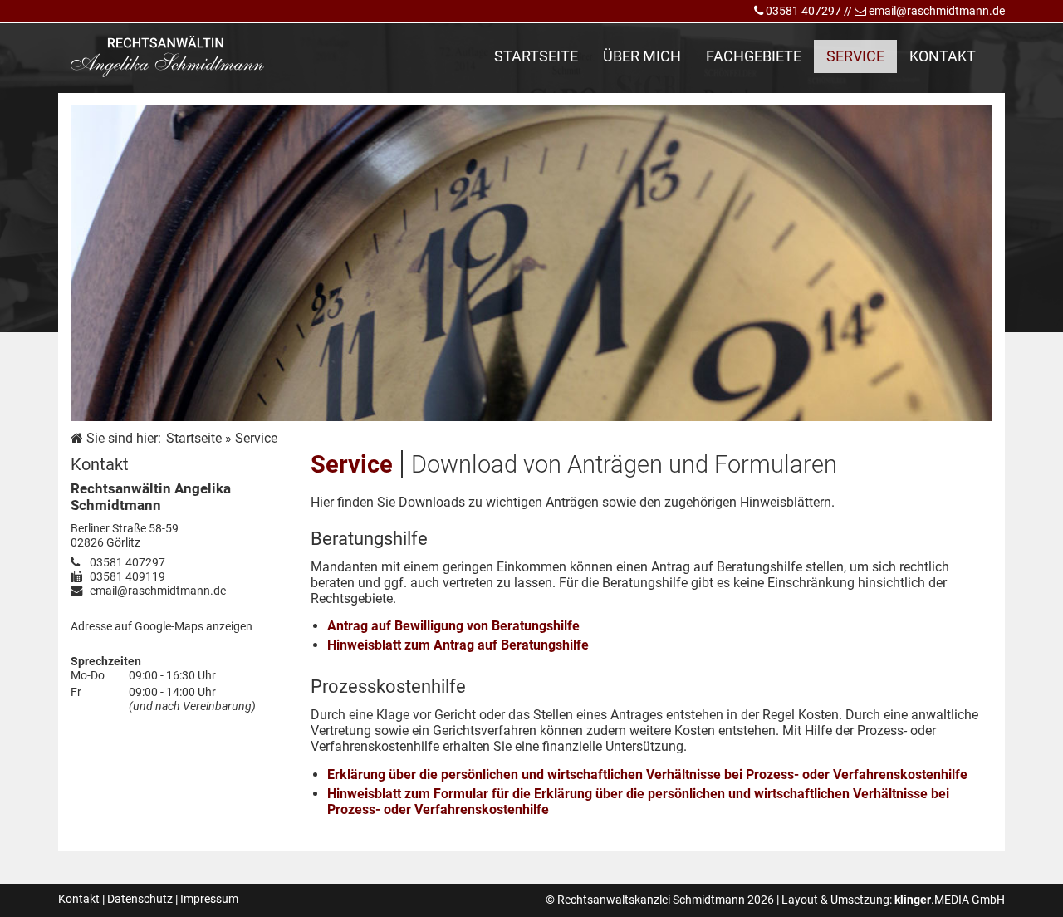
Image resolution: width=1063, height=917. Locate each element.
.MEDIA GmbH (949, 900)
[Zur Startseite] (167, 56)
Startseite (194, 438)
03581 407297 (803, 11)
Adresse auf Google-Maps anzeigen (161, 627)
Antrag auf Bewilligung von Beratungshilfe (453, 626)
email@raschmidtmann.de (937, 11)
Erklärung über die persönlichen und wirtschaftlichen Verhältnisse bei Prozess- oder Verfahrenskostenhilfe (647, 774)
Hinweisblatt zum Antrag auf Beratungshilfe (458, 645)
